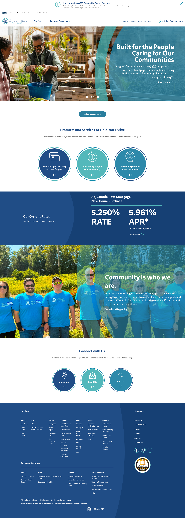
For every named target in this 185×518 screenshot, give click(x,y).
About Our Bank (140, 424)
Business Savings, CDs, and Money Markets (50, 477)
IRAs (32, 424)
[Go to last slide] (2, 63)
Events (136, 429)
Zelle (90, 439)
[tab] (92, 97)
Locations (142, 21)
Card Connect (65, 429)
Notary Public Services (107, 442)
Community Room (106, 436)
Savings (79, 424)
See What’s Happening (116, 309)
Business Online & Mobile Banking (101, 477)
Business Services (98, 485)
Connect (133, 21)
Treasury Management (100, 482)
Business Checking (27, 476)
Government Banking (45, 482)
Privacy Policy (25, 500)
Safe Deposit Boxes (106, 425)
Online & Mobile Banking (93, 425)
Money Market (78, 447)
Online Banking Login (95, 115)
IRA (77, 443)
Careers (137, 433)
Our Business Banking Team (102, 489)
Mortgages (53, 424)
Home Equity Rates (78, 433)
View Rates (18, 83)
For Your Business (59, 21)
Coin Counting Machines (107, 430)
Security (137, 438)
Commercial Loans (75, 476)
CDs (77, 452)
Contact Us (138, 442)
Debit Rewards (65, 439)
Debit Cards (23, 434)
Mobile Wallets (93, 429)
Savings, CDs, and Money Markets (37, 428)
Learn (125, 21)
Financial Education (64, 444)
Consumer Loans (52, 434)
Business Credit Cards (26, 481)
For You (37, 21)
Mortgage (79, 427)
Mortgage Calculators (64, 455)
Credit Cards (23, 428)
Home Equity (51, 428)
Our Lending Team (52, 441)
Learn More (34, 83)
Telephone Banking (91, 434)
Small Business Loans (76, 480)
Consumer (80, 439)
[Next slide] (182, 63)
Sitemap (35, 500)
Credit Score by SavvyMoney (65, 425)
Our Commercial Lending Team (78, 484)
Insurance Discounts (64, 449)
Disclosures (44, 500)
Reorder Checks (105, 448)
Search (150, 21)
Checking (24, 424)
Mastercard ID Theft (65, 434)
